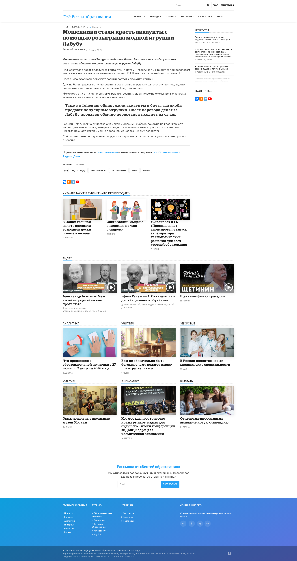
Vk (155, 152)
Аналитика (205, 17)
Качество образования (98, 525)
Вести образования (74, 49)
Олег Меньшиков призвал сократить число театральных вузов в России (212, 79)
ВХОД (215, 5)
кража (134, 170)
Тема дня (155, 17)
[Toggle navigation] (231, 17)
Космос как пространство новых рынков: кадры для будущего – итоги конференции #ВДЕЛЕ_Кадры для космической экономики (148, 426)
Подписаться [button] (170, 484)
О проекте (128, 513)
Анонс (210, 59)
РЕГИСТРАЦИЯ (227, 5)
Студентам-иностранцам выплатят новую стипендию (204, 420)
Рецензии (69, 528)
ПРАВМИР (79, 164)
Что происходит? (75, 26)
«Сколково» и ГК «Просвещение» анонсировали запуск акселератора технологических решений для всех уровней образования (169, 233)
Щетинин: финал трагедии (202, 296)
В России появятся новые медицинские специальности (205, 362)
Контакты (128, 516)
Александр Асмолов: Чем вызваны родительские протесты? (84, 300)
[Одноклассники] (69, 182)
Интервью (187, 17)
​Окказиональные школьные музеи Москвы (86, 420)
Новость (96, 26)
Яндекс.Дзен (71, 156)
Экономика (99, 519)
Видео (220, 17)
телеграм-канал (107, 152)
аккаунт (146, 170)
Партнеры (128, 520)
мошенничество (119, 170)
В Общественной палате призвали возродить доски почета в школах (77, 227)
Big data (98, 534)
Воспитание (213, 42)
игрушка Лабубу (78, 170)
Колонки (171, 17)
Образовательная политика (102, 514)
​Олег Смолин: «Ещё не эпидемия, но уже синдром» (125, 225)
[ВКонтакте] (64, 182)
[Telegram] (73, 182)
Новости (139, 17)
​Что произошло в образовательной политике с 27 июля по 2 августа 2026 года (89, 364)
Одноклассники (169, 152)
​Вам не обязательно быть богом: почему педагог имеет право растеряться (146, 364)
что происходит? (98, 170)
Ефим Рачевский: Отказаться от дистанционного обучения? (148, 298)
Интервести (100, 530)
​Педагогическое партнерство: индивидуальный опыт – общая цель (212, 38)
